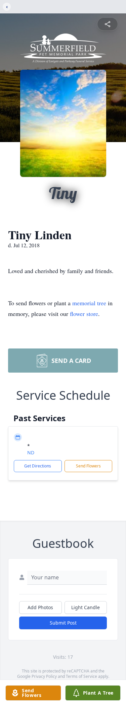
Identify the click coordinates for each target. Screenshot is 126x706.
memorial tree (89, 303)
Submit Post (63, 623)
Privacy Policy (44, 676)
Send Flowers (88, 466)
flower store (84, 314)
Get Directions (37, 466)
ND (30, 452)
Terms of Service (81, 676)
